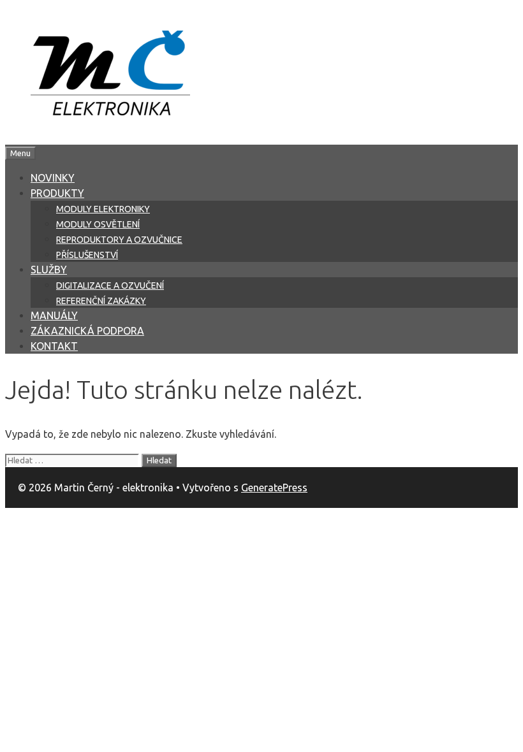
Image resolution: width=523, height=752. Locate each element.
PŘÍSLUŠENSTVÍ (87, 255)
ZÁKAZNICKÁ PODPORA (87, 330)
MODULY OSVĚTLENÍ (98, 224)
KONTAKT (54, 346)
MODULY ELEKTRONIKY (103, 209)
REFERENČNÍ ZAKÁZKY (101, 301)
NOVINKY (53, 178)
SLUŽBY (49, 269)
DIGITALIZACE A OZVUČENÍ (110, 285)
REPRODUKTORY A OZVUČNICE (119, 240)
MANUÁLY (54, 315)
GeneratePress (274, 487)
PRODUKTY (57, 193)
